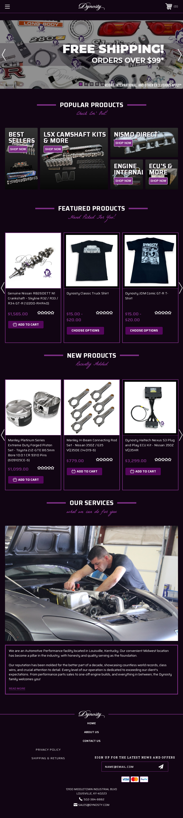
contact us (92, 741)
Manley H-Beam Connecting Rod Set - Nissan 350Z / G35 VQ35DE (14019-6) (91, 445)
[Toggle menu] (22, 6)
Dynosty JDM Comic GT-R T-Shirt (146, 296)
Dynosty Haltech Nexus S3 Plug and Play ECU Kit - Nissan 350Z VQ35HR (150, 445)
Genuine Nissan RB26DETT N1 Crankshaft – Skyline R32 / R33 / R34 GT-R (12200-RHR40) (33, 298)
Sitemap (120, 814)
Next (179, 54)
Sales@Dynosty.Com (93, 805)
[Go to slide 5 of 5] (102, 84)
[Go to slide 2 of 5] (86, 84)
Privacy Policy (48, 749)
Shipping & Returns (48, 758)
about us (91, 732)
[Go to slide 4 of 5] (97, 84)
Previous (3, 54)
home (91, 723)
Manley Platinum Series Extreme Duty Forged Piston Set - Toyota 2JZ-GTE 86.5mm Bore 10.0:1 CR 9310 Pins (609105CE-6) (31, 450)
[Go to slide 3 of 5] (91, 84)
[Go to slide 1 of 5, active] (80, 84)
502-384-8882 (94, 799)
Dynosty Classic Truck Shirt (87, 293)
